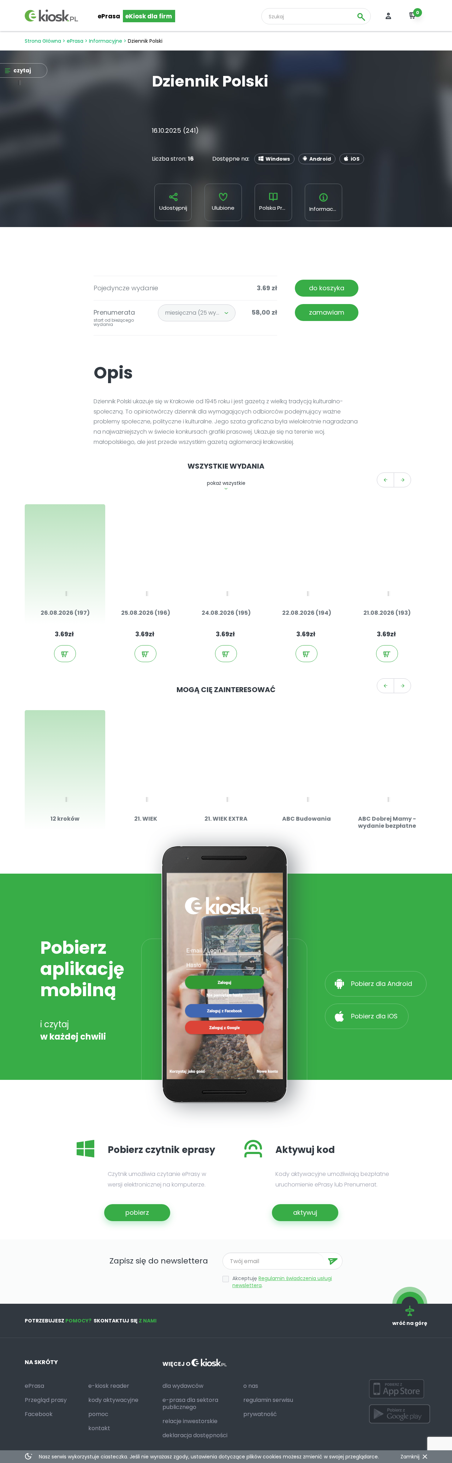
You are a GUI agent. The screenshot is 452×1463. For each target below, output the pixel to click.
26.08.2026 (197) (65, 613)
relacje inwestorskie (190, 1421)
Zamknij (410, 1456)
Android (320, 158)
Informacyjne (105, 40)
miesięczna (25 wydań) (197, 313)
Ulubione (223, 208)
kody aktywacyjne (113, 1400)
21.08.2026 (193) (387, 613)
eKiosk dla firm (148, 16)
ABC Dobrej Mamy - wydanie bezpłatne (387, 822)
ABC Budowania (306, 819)
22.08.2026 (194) (306, 613)
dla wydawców (182, 1386)
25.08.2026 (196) (145, 613)
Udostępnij (173, 208)
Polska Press (275, 208)
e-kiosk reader (108, 1386)
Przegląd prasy (46, 1400)
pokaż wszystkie (226, 483)
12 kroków (64, 819)
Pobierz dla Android (382, 983)
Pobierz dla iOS (373, 1016)
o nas (250, 1386)
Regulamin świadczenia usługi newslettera (282, 1282)
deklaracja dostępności (194, 1435)
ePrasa (109, 16)
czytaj (152, 581)
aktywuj (305, 1212)
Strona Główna (43, 40)
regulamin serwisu (268, 1400)
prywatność (260, 1414)
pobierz (137, 1212)
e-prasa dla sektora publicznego (190, 1403)
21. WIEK (145, 819)
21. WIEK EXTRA (226, 819)
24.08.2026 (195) (226, 613)
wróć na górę (409, 1323)
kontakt (99, 1428)
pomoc (98, 1414)
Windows (278, 158)
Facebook (39, 1414)
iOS (355, 158)
